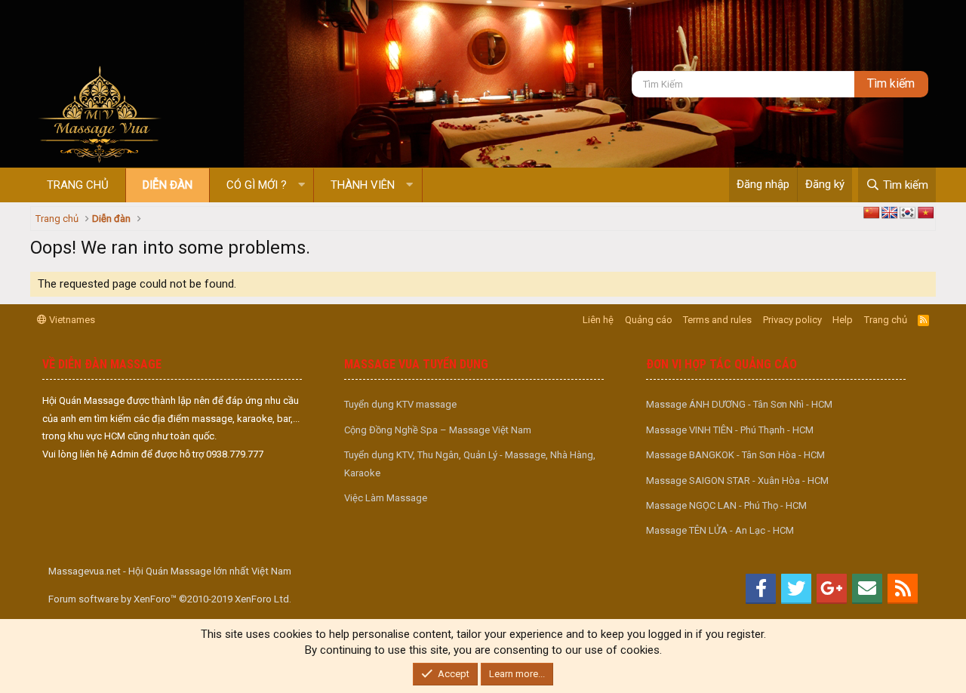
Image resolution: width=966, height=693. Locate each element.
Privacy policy (792, 319)
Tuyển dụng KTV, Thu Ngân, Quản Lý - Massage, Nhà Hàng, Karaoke (469, 463)
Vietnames (71, 319)
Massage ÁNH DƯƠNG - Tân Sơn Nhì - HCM (739, 404)
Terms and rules (717, 319)
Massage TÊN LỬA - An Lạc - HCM (720, 530)
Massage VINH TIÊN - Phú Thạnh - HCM (730, 430)
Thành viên (363, 185)
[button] (301, 185)
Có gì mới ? (256, 185)
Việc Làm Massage (385, 498)
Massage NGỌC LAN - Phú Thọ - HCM (726, 505)
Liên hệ (598, 319)
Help (842, 319)
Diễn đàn (167, 185)
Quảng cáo (648, 319)
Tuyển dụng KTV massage (400, 404)
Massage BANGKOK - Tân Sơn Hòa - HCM (735, 454)
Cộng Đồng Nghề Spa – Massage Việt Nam (437, 430)
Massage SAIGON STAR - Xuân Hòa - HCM (737, 480)
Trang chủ (78, 185)
